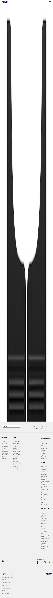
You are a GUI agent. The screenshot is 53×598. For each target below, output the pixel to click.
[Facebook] (38, 562)
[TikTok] (38, 563)
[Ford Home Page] (49, 574)
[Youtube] (45, 562)
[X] (41, 562)
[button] (7, 574)
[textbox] (11, 426)
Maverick (36, 428)
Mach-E (36, 427)
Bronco (40, 427)
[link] (4, 579)
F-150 (40, 428)
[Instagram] (49, 562)
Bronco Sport (45, 427)
